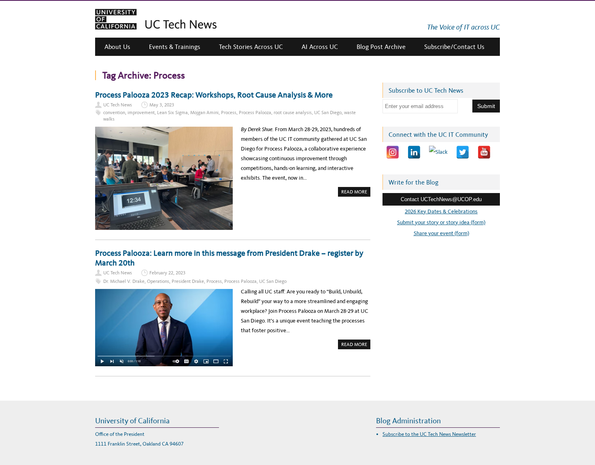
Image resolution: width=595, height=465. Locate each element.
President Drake (188, 281)
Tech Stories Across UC (251, 47)
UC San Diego (328, 112)
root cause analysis (293, 112)
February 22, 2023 (167, 273)
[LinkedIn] (414, 152)
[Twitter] (463, 152)
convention (114, 112)
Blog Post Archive (381, 47)
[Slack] (438, 152)
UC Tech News (117, 105)
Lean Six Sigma (172, 112)
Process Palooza (255, 112)
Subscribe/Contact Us (454, 47)
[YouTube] (484, 152)
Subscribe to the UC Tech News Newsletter (429, 434)
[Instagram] (392, 152)
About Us (117, 47)
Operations (158, 281)
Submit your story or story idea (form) (441, 222)
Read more (355, 193)
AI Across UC (320, 47)
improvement (141, 112)
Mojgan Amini (204, 112)
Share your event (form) (441, 233)
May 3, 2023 (161, 105)
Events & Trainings (174, 47)
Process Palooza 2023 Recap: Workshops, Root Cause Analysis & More (214, 95)
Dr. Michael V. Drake (123, 281)
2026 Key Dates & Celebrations (441, 211)
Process (228, 112)
